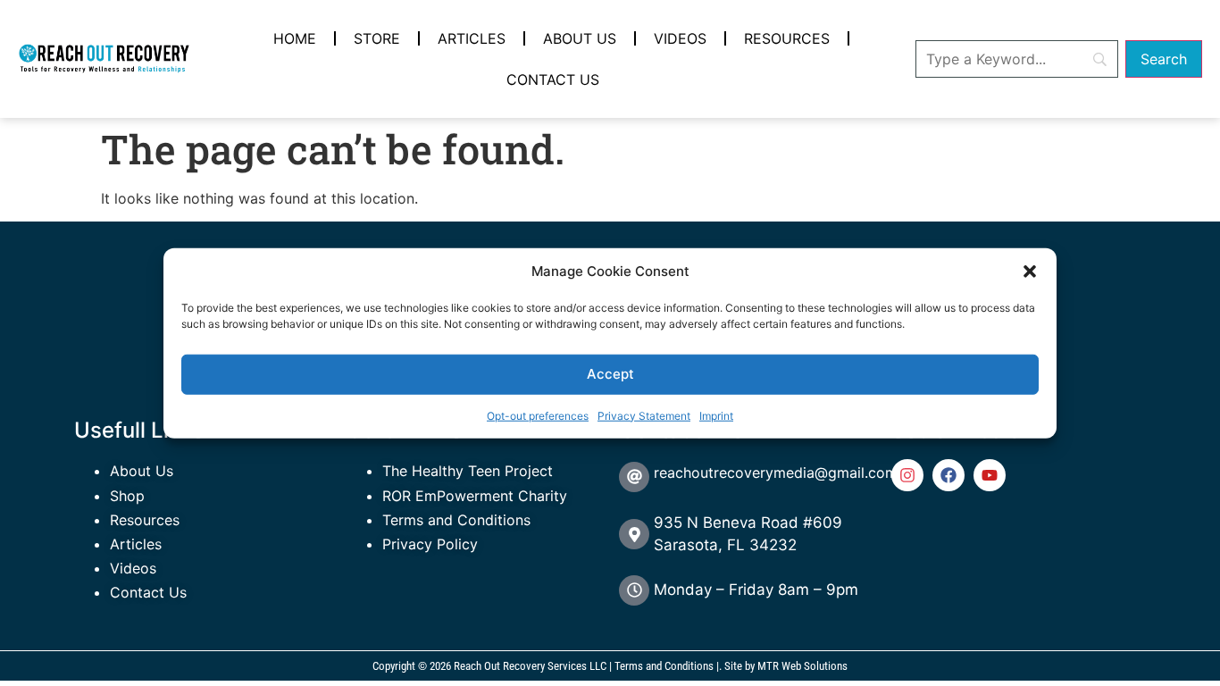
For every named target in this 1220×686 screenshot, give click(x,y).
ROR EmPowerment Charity (474, 496)
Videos (680, 38)
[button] (1030, 271)
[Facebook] (948, 475)
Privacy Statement (643, 415)
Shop (127, 496)
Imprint (716, 415)
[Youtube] (989, 475)
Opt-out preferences (538, 415)
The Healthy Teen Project (467, 471)
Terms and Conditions (456, 520)
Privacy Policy (430, 544)
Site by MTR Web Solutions (786, 666)
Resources (787, 38)
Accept (610, 373)
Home (294, 38)
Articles (472, 38)
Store (377, 38)
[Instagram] (907, 475)
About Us (579, 38)
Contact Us (552, 79)
